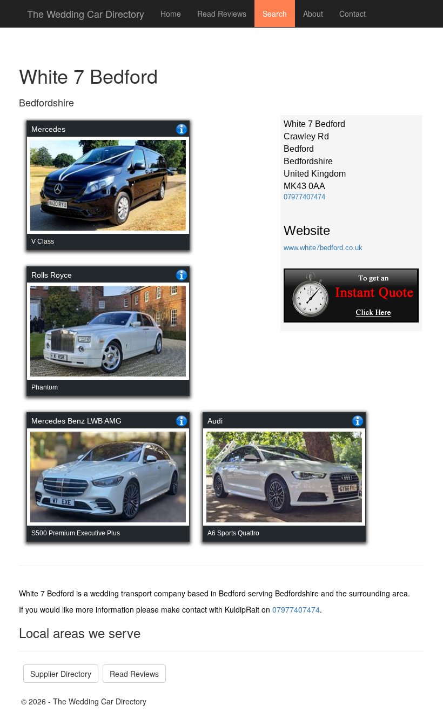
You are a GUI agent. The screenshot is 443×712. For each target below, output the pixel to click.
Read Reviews (221, 13)
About (313, 13)
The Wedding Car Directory (85, 13)
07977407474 (304, 197)
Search (275, 13)
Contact (352, 13)
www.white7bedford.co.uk (323, 248)
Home (170, 13)
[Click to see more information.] (181, 129)
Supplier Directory (60, 673)
